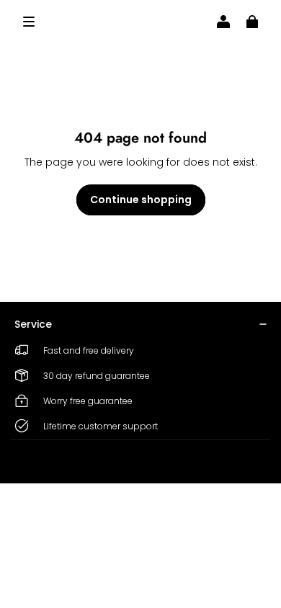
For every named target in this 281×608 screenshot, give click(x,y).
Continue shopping (141, 199)
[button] (28, 21)
